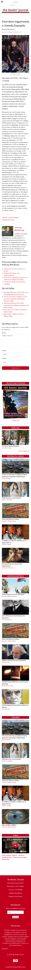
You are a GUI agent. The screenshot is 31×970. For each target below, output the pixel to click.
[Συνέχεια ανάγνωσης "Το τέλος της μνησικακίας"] (15, 437)
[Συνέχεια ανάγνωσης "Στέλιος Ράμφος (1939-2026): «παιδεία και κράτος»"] (15, 696)
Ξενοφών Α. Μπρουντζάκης (9, 521)
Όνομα (4, 350)
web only (4, 217)
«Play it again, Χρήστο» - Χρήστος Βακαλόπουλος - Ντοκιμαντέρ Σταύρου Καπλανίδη (14, 857)
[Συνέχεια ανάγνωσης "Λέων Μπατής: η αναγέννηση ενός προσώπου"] (15, 607)
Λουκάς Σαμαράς (13, 217)
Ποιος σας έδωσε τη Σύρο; (11, 309)
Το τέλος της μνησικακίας (10, 446)
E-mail (4, 358)
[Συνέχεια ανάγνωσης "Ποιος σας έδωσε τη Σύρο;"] (15, 510)
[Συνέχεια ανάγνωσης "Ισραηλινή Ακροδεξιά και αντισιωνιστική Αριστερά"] (15, 673)
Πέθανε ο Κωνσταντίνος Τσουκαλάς (14, 660)
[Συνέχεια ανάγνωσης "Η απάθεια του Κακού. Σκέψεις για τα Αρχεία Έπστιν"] (15, 532)
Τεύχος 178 (15, 420)
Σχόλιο (4, 333)
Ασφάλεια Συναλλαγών (15, 896)
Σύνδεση (15, 2)
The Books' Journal (7, 448)
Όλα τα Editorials (24, 451)
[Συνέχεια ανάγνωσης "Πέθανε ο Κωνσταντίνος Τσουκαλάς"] (15, 652)
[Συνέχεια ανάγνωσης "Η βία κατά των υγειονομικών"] (15, 489)
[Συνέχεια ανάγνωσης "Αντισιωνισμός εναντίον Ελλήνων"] (15, 586)
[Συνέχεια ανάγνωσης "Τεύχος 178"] (15, 402)
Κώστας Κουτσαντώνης (8, 567)
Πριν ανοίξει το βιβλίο (10, 314)
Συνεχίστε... (5, 948)
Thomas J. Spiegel (6, 544)
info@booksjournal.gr (15, 893)
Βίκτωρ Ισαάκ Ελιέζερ (7, 685)
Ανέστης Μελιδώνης (8, 29)
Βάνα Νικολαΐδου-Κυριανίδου (9, 596)
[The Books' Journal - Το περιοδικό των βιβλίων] (15, 10)
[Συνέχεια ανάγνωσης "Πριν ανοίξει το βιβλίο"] (15, 816)
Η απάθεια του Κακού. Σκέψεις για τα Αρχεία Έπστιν (14, 541)
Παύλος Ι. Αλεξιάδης (7, 499)
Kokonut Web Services (19, 967)
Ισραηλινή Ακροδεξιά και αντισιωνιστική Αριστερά (15, 683)
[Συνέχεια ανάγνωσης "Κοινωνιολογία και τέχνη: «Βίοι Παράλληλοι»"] (15, 555)
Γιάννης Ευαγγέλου (7, 619)
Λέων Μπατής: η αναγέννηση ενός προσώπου (13, 617)
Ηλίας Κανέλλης (19, 294)
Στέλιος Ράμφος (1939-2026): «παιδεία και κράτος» (15, 706)
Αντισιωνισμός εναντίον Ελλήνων (13, 594)
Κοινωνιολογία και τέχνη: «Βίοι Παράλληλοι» (12, 565)
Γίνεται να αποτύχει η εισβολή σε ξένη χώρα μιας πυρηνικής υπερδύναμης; (14, 475)
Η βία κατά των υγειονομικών (11, 498)
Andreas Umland (9, 301)
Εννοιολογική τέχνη (8, 220)
